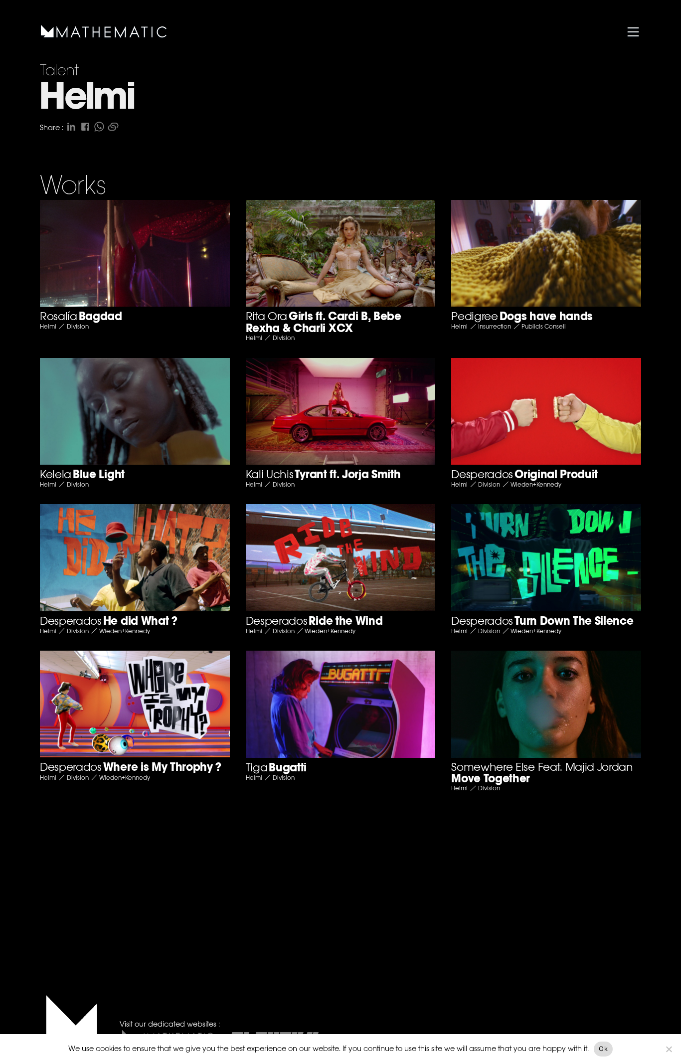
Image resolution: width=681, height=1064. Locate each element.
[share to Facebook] (85, 127)
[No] (669, 1049)
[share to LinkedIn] (71, 127)
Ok (603, 1049)
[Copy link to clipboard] (113, 127)
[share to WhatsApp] (99, 127)
